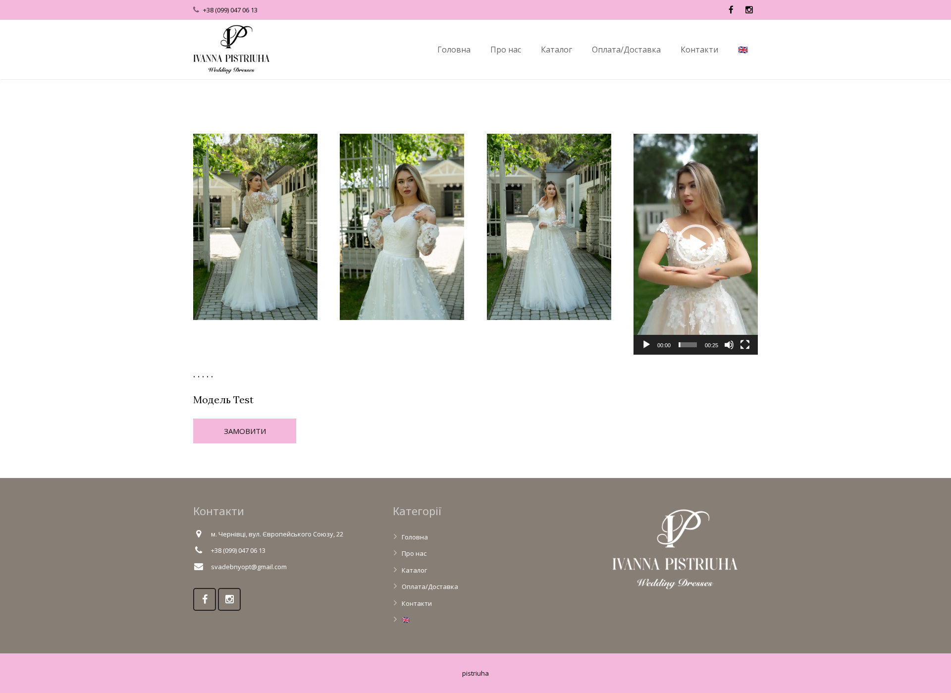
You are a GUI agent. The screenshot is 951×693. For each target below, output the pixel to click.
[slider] (688, 344)
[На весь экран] (745, 345)
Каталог (414, 570)
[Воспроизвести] (646, 345)
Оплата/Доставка (430, 586)
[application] (696, 244)
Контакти (417, 603)
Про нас (414, 553)
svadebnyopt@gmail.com (249, 566)
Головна (415, 537)
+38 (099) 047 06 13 (230, 9)
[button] (696, 244)
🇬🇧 (406, 619)
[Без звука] (729, 345)
